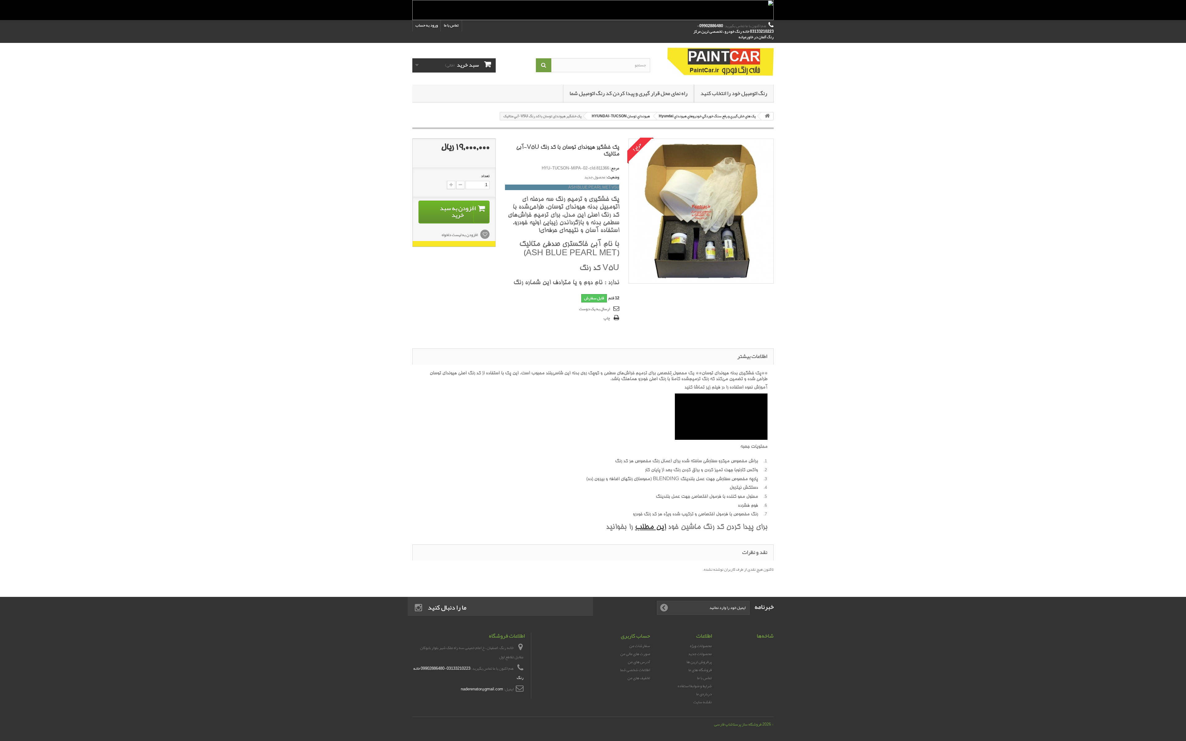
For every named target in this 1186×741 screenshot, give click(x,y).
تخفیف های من (639, 678)
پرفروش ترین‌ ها (699, 662)
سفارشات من (639, 646)
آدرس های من (639, 662)
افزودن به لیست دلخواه (460, 235)
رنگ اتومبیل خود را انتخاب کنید (733, 93)
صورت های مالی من (635, 654)
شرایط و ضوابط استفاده (695, 686)
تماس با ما (451, 25)
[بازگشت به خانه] (767, 116)
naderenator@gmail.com (482, 689)
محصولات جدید (700, 654)
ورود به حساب (426, 25)
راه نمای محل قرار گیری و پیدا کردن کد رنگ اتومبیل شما (629, 93)
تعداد (485, 176)
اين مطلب (650, 527)
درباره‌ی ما (704, 694)
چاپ (607, 318)
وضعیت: (612, 177)
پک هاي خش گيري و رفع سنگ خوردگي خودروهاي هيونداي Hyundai (707, 116)
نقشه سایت (702, 702)
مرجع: (614, 168)
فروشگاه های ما (700, 670)
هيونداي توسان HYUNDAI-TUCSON (621, 116)
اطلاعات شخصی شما (635, 670)
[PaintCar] (716, 62)
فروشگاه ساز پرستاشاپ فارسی (738, 724)
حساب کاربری (635, 635)
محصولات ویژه (701, 646)
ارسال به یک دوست (594, 309)
